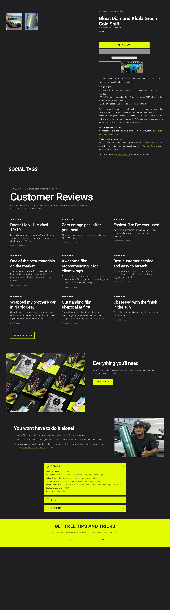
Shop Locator (67, 574)
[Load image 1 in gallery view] (14, 21)
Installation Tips (123, 154)
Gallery (65, 578)
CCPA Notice (34, 570)
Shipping (102, 28)
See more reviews (22, 335)
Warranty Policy (36, 558)
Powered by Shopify (90, 604)
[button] (124, 52)
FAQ (63, 586)
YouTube (35, 447)
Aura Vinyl (81, 604)
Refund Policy (35, 574)
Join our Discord (150, 146)
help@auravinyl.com (100, 577)
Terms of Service (36, 566)
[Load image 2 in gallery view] (31, 21)
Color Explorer (67, 570)
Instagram (25, 447)
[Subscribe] (103, 539)
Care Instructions (69, 558)
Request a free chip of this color (113, 11)
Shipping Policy (36, 578)
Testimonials (67, 582)
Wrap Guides (67, 566)
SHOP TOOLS (103, 382)
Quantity (102, 32)
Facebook (134, 562)
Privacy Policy (35, 562)
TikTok (43, 447)
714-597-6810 (98, 571)
